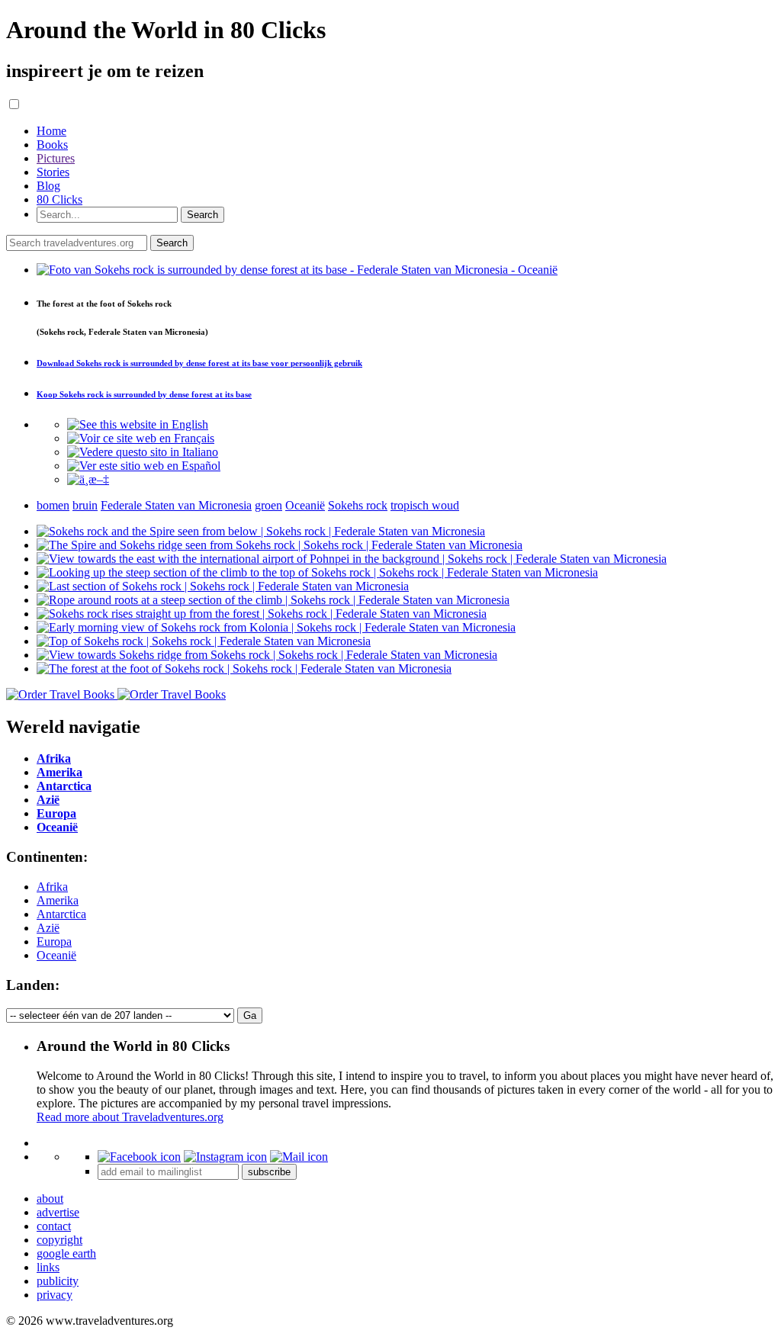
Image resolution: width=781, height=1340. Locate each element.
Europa (54, 941)
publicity (58, 1280)
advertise (58, 1212)
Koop (144, 394)
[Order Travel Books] (116, 694)
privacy (54, 1294)
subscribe (269, 1172)
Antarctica (61, 914)
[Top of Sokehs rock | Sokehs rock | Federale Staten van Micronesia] (204, 641)
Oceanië (56, 955)
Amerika (58, 900)
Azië (48, 927)
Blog (48, 185)
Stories (53, 171)
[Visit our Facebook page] (139, 1156)
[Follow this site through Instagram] (225, 1156)
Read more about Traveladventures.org (130, 1116)
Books (52, 144)
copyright (59, 1239)
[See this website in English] (137, 424)
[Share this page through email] (299, 1156)
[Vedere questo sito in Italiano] (142, 451)
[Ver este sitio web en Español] (143, 465)
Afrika (52, 886)
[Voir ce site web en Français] (140, 438)
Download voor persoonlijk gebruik (199, 363)
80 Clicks (59, 199)
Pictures (56, 158)
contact (54, 1225)
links (48, 1267)
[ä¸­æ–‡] (88, 479)
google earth (66, 1253)
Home (51, 130)
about (50, 1198)
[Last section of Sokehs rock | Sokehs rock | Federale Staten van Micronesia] (223, 586)
